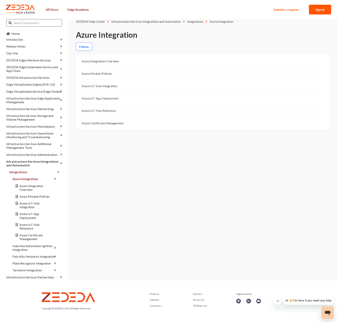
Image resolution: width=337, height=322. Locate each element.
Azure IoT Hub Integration (30, 205)
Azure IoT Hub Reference (30, 226)
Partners (197, 293)
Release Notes (16, 46)
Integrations (18, 172)
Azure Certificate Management (31, 237)
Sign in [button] (320, 9)
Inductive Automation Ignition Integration (32, 247)
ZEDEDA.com (200, 305)
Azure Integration (25, 179)
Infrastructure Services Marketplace (30, 126)
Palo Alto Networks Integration (33, 256)
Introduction (14, 39)
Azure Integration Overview (31, 187)
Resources (198, 299)
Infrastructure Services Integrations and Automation (32, 163)
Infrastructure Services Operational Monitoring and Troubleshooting (29, 135)
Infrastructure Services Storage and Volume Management (29, 117)
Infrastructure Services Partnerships (30, 277)
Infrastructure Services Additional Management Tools (28, 145)
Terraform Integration (27, 270)
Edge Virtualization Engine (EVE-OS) (30, 84)
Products (154, 293)
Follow (84, 46)
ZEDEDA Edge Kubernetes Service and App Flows (32, 69)
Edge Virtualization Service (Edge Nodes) (33, 91)
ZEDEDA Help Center (90, 21)
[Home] (20, 9)
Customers (156, 305)
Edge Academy (78, 9)
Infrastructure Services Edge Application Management (33, 100)
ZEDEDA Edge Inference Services (28, 60)
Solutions (155, 299)
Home (15, 33)
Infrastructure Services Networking (30, 109)
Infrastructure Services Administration (31, 154)
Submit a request (286, 9)
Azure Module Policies (35, 196)
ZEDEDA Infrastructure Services (28, 77)
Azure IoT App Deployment (29, 215)
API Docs (52, 9)
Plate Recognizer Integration (31, 263)
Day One (12, 53)
